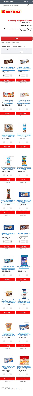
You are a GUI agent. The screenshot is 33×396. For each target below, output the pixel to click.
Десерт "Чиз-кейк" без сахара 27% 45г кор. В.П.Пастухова (8, 367)
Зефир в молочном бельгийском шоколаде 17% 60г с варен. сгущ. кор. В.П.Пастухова (8, 135)
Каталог (7, 42)
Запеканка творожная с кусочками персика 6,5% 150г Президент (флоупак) (24, 367)
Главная (2, 42)
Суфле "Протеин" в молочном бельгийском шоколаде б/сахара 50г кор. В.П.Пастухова (8, 268)
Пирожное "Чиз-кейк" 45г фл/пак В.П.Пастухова (8, 234)
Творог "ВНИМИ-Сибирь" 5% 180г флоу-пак (24, 267)
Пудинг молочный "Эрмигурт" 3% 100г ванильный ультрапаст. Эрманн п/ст (8, 334)
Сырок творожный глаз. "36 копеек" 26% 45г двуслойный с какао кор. (8, 69)
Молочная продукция (14, 42)
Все (20, 388)
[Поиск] (28, 6)
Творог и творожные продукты (7, 43)
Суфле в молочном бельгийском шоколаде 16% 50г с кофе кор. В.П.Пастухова (24, 69)
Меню (16, 38)
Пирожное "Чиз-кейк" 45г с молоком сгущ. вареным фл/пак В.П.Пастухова (23, 201)
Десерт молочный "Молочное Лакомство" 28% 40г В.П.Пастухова (24, 301)
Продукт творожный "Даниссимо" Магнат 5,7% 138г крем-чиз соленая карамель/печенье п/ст (8, 301)
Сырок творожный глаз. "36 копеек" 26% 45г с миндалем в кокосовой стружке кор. (24, 102)
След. (14, 388)
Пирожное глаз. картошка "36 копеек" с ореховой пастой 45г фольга (8, 168)
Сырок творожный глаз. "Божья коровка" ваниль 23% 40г (24, 168)
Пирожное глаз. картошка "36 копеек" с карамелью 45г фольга (24, 135)
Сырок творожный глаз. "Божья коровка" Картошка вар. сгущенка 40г (8, 201)
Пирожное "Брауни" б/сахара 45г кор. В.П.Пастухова (24, 235)
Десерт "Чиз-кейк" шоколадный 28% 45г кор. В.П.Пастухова (24, 334)
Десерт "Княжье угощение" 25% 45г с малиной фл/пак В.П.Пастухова (8, 102)
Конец (17, 388)
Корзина (29, 1)
